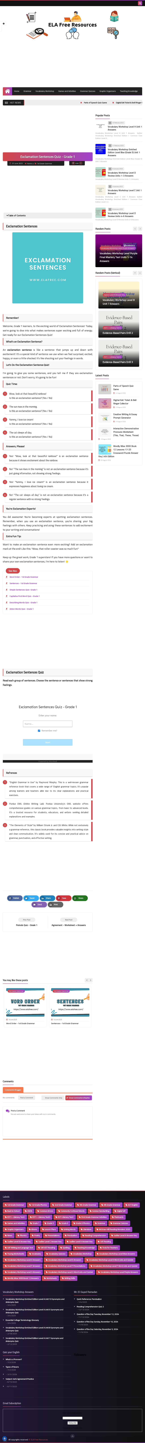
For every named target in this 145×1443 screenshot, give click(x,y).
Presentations (54, 1235)
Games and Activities (67, 91)
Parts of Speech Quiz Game (49, 102)
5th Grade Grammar (88, 1205)
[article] (69, 922)
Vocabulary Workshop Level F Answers (23, 1266)
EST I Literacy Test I (66, 1217)
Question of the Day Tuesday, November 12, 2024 (98, 1314)
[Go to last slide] (87, 980)
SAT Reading (105, 1241)
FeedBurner (77, 1428)
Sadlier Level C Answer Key (50, 1241)
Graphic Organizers (108, 91)
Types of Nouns (12, 1366)
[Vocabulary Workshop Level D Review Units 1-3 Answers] (100, 172)
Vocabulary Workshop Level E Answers (64, 1260)
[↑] (72, 1436)
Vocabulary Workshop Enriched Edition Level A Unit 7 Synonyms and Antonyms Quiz (34, 1340)
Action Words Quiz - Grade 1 (22, 609)
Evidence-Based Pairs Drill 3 (118, 333)
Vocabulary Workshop (45, 91)
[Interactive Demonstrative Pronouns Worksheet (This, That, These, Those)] (104, 432)
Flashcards (118, 1217)
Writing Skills (69, 1278)
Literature (87, 1229)
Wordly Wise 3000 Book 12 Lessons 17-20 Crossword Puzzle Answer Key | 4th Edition (118, 451)
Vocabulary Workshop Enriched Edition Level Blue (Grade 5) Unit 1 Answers (124, 152)
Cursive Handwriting (100, 1211)
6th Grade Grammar (112, 1205)
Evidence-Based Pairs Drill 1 (118, 362)
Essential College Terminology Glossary (22, 1320)
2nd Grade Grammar (63, 1205)
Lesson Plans (50, 1229)
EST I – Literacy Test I (16, 1217)
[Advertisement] (72, 63)
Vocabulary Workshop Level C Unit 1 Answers (125, 191)
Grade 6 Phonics (83, 1223)
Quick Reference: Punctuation (89, 1299)
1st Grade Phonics (39, 1205)
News (9, 1235)
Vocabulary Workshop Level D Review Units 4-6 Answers (122, 214)
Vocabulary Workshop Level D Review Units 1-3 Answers (122, 174)
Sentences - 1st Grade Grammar (23, 583)
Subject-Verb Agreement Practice (20, 1378)
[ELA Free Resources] (72, 24)
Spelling (66, 1247)
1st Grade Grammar (44, 163)
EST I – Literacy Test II (41, 1217)
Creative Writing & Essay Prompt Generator (125, 416)
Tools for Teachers (110, 1247)
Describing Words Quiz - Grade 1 (24, 602)
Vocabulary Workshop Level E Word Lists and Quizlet (111, 1260)
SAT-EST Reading (48, 1247)
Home (16, 91)
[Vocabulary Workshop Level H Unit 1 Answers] (100, 126)
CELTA (29, 1211)
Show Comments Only (53, 1097)
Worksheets (51, 1278)
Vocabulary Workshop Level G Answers (24, 1272)
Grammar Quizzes (87, 91)
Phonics (23, 1235)
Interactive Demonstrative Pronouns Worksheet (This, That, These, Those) (126, 431)
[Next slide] (90, 980)
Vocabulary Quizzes (57, 1254)
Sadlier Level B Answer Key (19, 1241)
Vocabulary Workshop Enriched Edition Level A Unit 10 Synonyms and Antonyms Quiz (35, 1301)
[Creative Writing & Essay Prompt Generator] (104, 418)
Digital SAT (121, 1211)
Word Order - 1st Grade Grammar (24, 577)
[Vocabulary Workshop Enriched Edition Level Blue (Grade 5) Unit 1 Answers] (100, 149)
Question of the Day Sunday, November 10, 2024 (97, 1321)
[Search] (140, 3)
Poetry (37, 1235)
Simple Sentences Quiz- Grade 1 (23, 590)
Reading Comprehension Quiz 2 (90, 1306)
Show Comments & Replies (79, 1097)
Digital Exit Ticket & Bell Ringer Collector (86, 102)
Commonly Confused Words (73, 1211)
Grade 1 (36, 1223)
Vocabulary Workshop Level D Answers (24, 1260)
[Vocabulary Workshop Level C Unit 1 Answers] (100, 190)
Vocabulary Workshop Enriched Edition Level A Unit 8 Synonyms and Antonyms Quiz (34, 1329)
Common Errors (46, 1211)
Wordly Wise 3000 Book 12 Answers (23, 1278)
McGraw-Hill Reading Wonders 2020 (114, 1229)
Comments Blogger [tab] (13, 1090)
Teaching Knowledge (129, 91)
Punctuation (72, 1235)
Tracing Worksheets (15, 1254)
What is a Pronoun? (14, 1359)
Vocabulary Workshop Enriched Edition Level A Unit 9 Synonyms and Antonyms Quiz (34, 1311)
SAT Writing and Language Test (20, 1247)
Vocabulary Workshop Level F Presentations (66, 1266)
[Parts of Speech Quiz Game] (104, 389)
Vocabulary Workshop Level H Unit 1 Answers (125, 128)
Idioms (34, 1229)
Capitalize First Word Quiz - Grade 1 (25, 596)
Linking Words (70, 1229)
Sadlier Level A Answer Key (125, 1235)
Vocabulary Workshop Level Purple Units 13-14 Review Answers (118, 259)
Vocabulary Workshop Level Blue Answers (117, 1254)
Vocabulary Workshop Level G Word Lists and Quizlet (70, 1272)
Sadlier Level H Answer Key (81, 1241)
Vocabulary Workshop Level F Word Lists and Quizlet (115, 1266)
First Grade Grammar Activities (94, 1217)
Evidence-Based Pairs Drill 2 (118, 303)
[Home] (7, 91)
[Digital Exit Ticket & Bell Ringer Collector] (104, 403)
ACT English (133, 1205)
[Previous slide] (135, 229)
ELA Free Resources (39, 1439)
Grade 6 (64, 1223)
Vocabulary (36, 1254)
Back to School (13, 1211)
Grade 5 (50, 1223)
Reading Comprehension (95, 1235)
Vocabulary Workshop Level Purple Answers (119, 1272)
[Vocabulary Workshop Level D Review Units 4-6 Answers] (100, 213)
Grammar (27, 91)
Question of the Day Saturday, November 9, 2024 (97, 1329)
